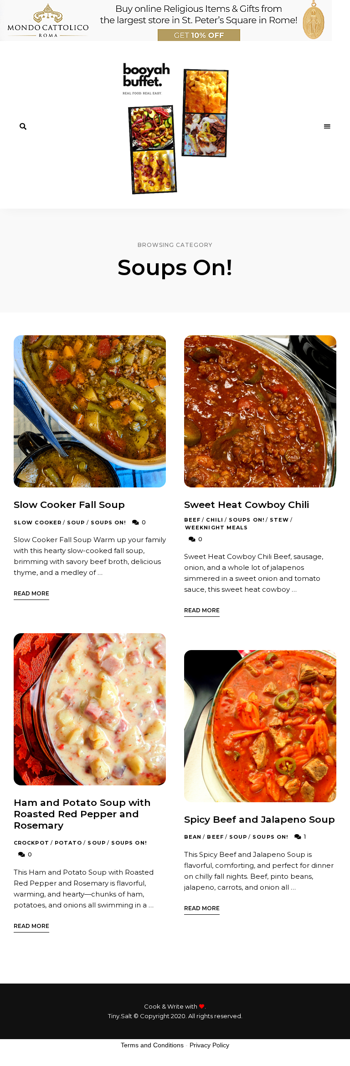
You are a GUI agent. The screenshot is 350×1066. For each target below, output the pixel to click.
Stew (279, 520)
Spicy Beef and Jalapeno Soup (259, 819)
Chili (214, 520)
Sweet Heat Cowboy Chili (246, 504)
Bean (192, 837)
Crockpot (31, 843)
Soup (76, 522)
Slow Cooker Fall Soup (69, 504)
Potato (68, 843)
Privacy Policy (209, 1045)
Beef (192, 520)
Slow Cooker (38, 522)
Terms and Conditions (152, 1045)
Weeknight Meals (216, 527)
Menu (327, 127)
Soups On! (108, 522)
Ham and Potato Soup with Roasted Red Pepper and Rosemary (82, 814)
